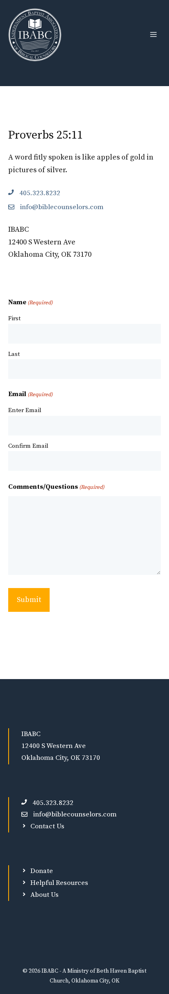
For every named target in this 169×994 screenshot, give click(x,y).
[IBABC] (35, 35)
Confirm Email (28, 446)
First (14, 318)
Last (14, 354)
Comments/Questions (56, 487)
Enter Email (24, 410)
